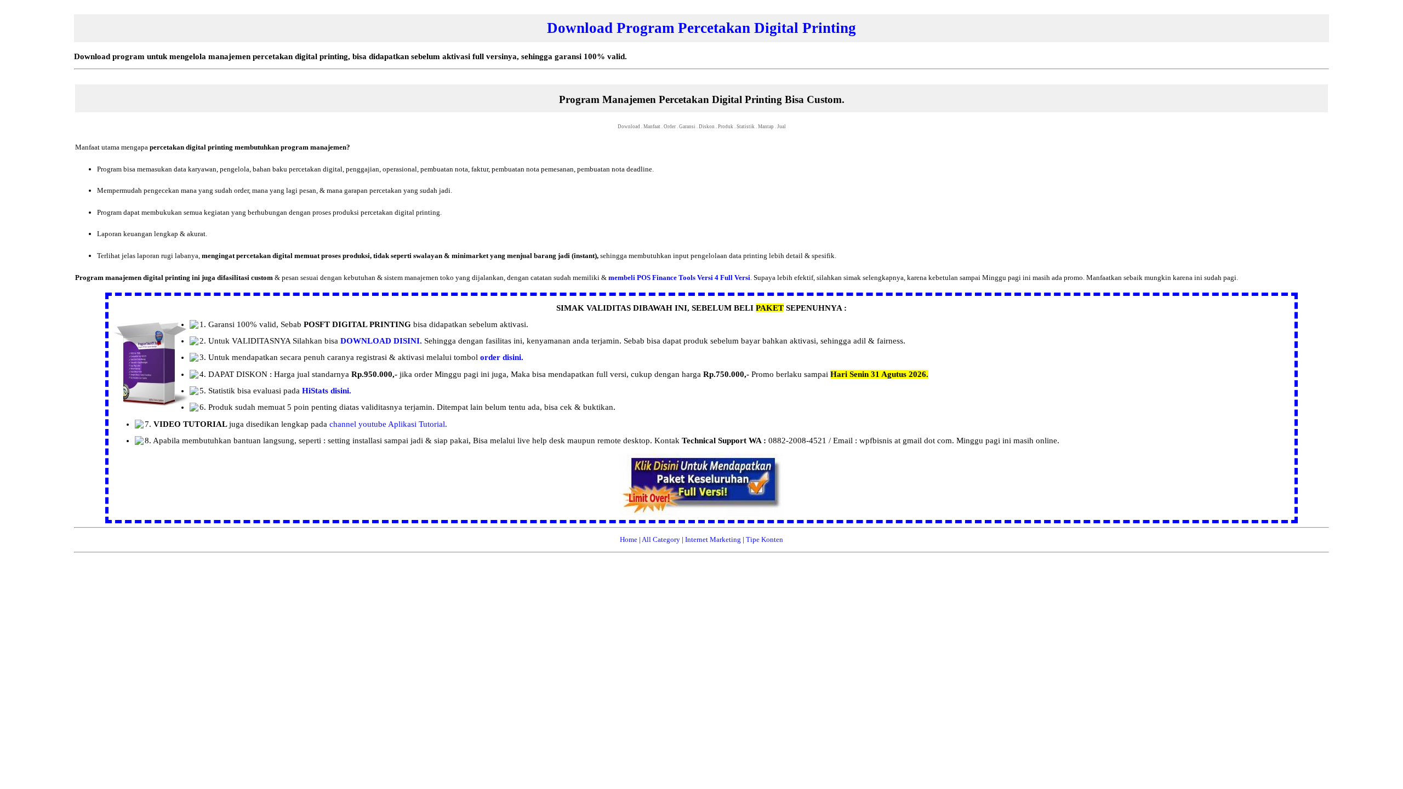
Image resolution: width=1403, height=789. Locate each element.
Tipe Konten (764, 539)
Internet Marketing (713, 539)
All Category (661, 539)
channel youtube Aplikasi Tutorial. (388, 424)
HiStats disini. (326, 390)
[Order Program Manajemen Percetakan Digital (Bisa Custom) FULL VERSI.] (701, 514)
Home (628, 539)
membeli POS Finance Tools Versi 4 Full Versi (679, 277)
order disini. (501, 357)
